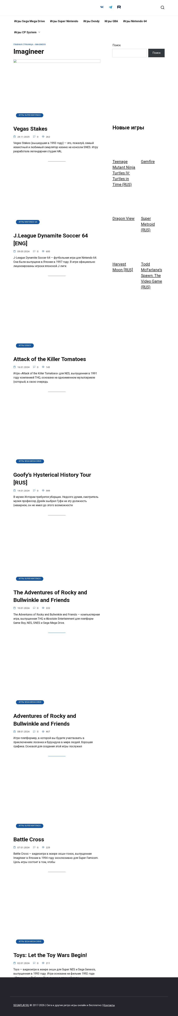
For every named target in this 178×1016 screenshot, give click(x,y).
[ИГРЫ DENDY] (56, 350)
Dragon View (123, 218)
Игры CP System (25, 32)
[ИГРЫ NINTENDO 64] (56, 226)
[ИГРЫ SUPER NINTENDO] (56, 120)
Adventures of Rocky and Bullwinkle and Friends (44, 720)
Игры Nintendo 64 (135, 21)
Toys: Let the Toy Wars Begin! (50, 955)
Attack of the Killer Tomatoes (49, 359)
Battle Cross (28, 839)
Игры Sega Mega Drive (29, 21)
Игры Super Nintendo (64, 21)
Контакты (109, 1005)
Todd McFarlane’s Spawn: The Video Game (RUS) (151, 275)
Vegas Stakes (30, 128)
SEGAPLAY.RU (21, 1005)
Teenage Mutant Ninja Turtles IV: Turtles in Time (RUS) (123, 173)
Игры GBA (111, 21)
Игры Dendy (91, 21)
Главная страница (23, 44)
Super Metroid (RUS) (148, 224)
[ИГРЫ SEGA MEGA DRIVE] (55, 466)
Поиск (116, 45)
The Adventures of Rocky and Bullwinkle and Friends (50, 596)
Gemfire (148, 161)
